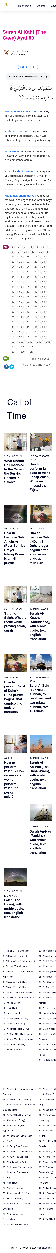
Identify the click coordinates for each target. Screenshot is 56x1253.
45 (20, 286)
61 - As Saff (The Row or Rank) (17, 1114)
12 (40, 251)
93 (43, 331)
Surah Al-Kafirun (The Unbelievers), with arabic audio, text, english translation (40, 775)
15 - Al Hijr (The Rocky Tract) (16, 1028)
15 (20, 256)
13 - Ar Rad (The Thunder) (15, 1018)
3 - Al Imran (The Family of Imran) (19, 961)
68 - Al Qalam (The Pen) (14, 1161)
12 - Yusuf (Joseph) (12, 1013)
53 (43, 291)
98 (43, 336)
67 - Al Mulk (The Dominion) (16, 1156)
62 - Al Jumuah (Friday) (14, 1120)
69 (13, 311)
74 (13, 316)
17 (35, 256)
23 (43, 261)
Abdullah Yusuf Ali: (17, 131)
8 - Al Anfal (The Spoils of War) (17, 992)
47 (35, 286)
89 (13, 331)
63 (43, 301)
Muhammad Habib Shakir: (21, 111)
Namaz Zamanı (44, 1247)
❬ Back (22, 66)
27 (35, 267)
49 (13, 291)
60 (20, 301)
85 (20, 326)
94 (13, 336)
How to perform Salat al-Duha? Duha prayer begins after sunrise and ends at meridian (40, 547)
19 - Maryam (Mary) (12, 1049)
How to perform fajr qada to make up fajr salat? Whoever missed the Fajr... (40, 477)
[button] (24, 5)
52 (35, 291)
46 (28, 286)
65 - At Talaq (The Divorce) (15, 1146)
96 (28, 336)
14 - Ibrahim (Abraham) (14, 1023)
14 (13, 256)
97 (35, 336)
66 (28, 306)
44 (13, 286)
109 (23, 351)
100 (21, 341)
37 (35, 276)
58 (43, 296)
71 (28, 311)
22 (35, 261)
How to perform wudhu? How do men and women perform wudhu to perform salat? (14, 779)
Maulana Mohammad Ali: (20, 195)
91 (28, 331)
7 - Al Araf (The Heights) (14, 987)
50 (20, 291)
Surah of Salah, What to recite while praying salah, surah (15, 622)
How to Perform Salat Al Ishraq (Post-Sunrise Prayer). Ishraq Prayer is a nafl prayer (15, 547)
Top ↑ (14, 1247)
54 (13, 296)
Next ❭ (34, 66)
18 (43, 256)
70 (20, 311)
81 (28, 321)
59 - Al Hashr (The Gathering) (17, 1099)
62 (35, 301)
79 (13, 321)
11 (33, 251)
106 (32, 346)
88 (43, 326)
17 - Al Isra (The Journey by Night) (19, 1039)
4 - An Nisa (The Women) (15, 966)
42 (35, 281)
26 (28, 267)
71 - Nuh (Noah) (10, 1182)
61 (28, 301)
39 (13, 281)
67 (35, 306)
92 (35, 331)
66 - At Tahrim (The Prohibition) (18, 1151)
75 (20, 316)
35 (20, 276)
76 (28, 316)
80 (20, 321)
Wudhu (41, 5)
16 (28, 256)
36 (28, 276)
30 (20, 271)
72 (35, 311)
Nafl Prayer (11, 528)
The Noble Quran (19, 51)
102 (39, 341)
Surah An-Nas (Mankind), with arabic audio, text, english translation (40, 842)
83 (43, 321)
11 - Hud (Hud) (10, 1007)
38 (43, 276)
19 (13, 261)
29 (13, 271)
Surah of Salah (13, 456)
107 (41, 346)
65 (20, 306)
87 (35, 326)
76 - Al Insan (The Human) (15, 1224)
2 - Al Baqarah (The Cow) (15, 955)
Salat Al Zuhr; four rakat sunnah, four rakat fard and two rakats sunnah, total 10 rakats (40, 698)
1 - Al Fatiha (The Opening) (16, 950)
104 (14, 346)
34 (13, 276)
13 (48, 251)
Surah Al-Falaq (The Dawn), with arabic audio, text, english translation (14, 906)
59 (13, 301)
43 (43, 281)
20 (20, 261)
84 (13, 326)
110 (31, 351)
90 (20, 331)
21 (28, 261)
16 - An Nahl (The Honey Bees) (17, 1033)
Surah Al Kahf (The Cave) (36, 365)
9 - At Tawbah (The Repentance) (18, 997)
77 (35, 316)
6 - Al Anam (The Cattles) (15, 981)
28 (43, 267)
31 (28, 271)
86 (28, 326)
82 (35, 321)
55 (20, 296)
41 (28, 281)
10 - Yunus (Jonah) (12, 1002)
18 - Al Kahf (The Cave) (14, 1044)
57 (35, 296)
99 (13, 341)
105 (23, 346)
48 (43, 286)
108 (14, 351)
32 (35, 271)
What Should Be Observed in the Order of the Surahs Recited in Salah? (15, 471)
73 (43, 311)
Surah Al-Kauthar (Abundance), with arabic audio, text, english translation (40, 626)
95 (20, 336)
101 (30, 341)
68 (43, 306)
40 (20, 281)
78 (43, 316)
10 (25, 251)
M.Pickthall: (12, 151)
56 (28, 296)
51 (28, 291)
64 (13, 306)
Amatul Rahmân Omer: (19, 171)
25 (20, 267)
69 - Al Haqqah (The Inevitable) (17, 1167)
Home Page (24, 5)
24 (13, 267)
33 (43, 271)
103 (48, 341)
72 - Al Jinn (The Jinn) (13, 1187)
